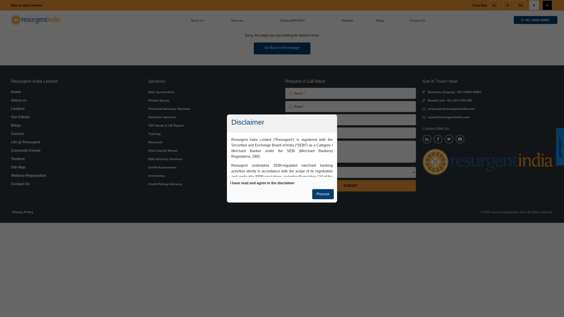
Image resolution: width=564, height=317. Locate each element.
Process (323, 194)
